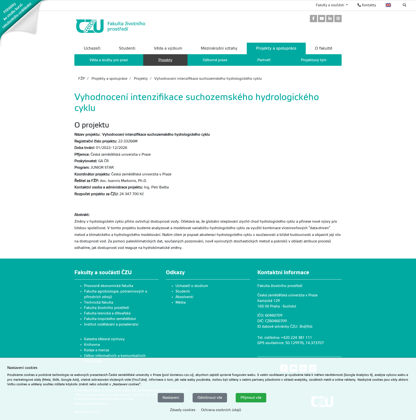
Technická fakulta (98, 302)
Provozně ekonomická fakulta (108, 286)
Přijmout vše (250, 398)
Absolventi (184, 297)
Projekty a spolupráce (109, 78)
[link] (24, 24)
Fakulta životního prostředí (106, 308)
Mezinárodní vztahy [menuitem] (219, 48)
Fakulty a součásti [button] (330, 5)
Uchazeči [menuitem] (92, 48)
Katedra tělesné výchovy (104, 339)
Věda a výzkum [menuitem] (168, 48)
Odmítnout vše (209, 398)
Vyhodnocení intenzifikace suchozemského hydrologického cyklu (207, 78)
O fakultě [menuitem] (323, 48)
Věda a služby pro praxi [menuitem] (109, 60)
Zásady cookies (182, 410)
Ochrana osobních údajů (221, 410)
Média (181, 302)
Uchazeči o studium (192, 286)
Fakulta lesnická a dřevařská (107, 313)
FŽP (81, 78)
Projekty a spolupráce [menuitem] (276, 48)
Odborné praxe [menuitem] (215, 60)
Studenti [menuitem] (127, 48)
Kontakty (368, 5)
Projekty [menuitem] (165, 60)
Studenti (183, 291)
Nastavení (170, 398)
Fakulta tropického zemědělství (110, 319)
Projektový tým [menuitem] (313, 60)
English (388, 5)
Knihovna (92, 345)
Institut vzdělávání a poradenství (111, 324)
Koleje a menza (96, 350)
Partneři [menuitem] (264, 60)
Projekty (140, 78)
